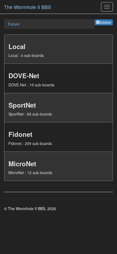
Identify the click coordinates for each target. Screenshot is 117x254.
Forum (14, 24)
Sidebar (105, 22)
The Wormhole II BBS (27, 6)
